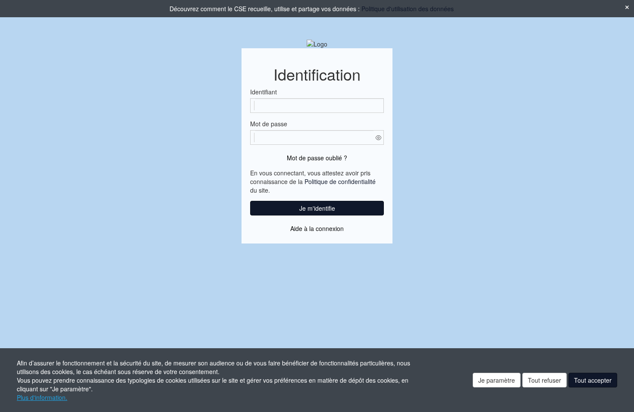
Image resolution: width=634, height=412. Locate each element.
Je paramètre (496, 380)
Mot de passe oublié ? (317, 157)
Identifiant (263, 91)
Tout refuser (544, 380)
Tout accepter (593, 380)
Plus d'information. (42, 397)
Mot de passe (268, 123)
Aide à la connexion (317, 228)
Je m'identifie (317, 208)
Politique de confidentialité (340, 181)
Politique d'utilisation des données (407, 8)
